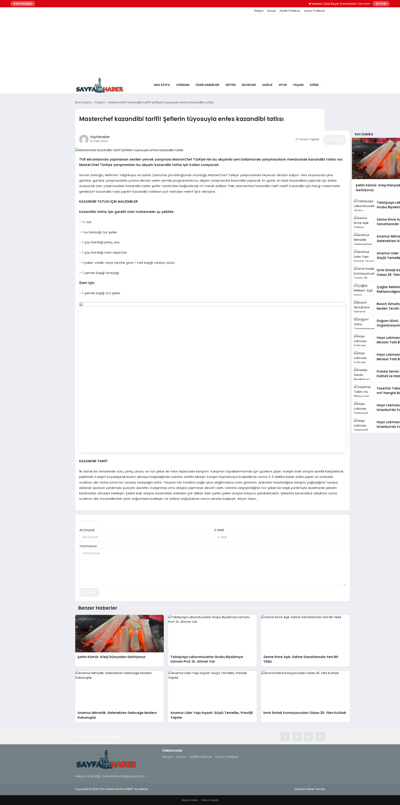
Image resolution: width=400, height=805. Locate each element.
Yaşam (298, 85)
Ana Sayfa (162, 85)
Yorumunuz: (88, 546)
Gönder (89, 592)
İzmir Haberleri (207, 85)
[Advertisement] (200, 46)
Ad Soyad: (87, 530)
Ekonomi (249, 85)
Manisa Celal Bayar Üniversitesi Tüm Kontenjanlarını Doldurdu (344, 4)
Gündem (182, 85)
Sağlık (267, 85)
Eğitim (231, 85)
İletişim (259, 11)
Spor (283, 85)
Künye (272, 11)
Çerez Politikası (314, 11)
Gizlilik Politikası (290, 11)
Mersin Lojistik (210, 800)
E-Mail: (219, 530)
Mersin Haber (190, 800)
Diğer (314, 85)
